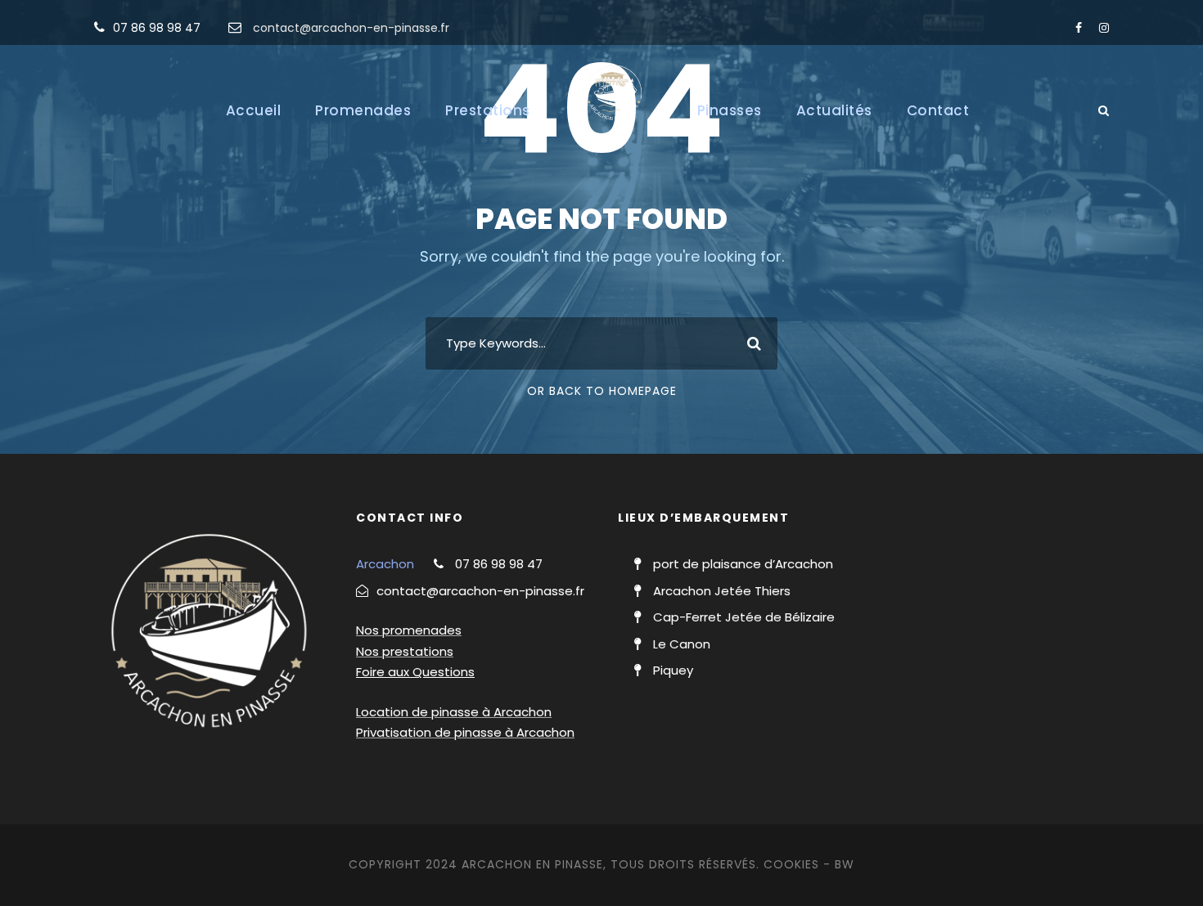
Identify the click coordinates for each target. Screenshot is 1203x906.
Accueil (254, 110)
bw (844, 864)
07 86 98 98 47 (156, 28)
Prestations (487, 110)
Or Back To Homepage (602, 391)
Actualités (834, 110)
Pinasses (729, 110)
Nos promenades (409, 630)
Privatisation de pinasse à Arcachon (465, 732)
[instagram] (1104, 28)
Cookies (791, 864)
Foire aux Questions (415, 671)
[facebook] (1078, 28)
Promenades (363, 110)
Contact (938, 110)
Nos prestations (404, 651)
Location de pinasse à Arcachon (454, 711)
